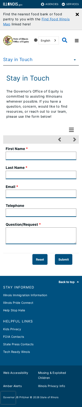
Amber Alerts (12, 386)
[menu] (71, 129)
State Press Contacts (18, 344)
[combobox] (48, 40)
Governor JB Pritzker (16, 397)
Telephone (15, 206)
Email (10, 187)
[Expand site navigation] (76, 40)
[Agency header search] (64, 40)
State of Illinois (49, 397)
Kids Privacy (12, 329)
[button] (59, 139)
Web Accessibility (15, 372)
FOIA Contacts (13, 336)
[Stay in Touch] (73, 59)
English (45, 40)
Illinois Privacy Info (51, 386)
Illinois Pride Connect (18, 302)
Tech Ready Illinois (16, 352)
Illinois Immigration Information (25, 295)
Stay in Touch (17, 59)
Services (72, 4)
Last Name (15, 168)
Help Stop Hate (14, 310)
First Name (15, 149)
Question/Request (22, 224)
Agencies (51, 4)
